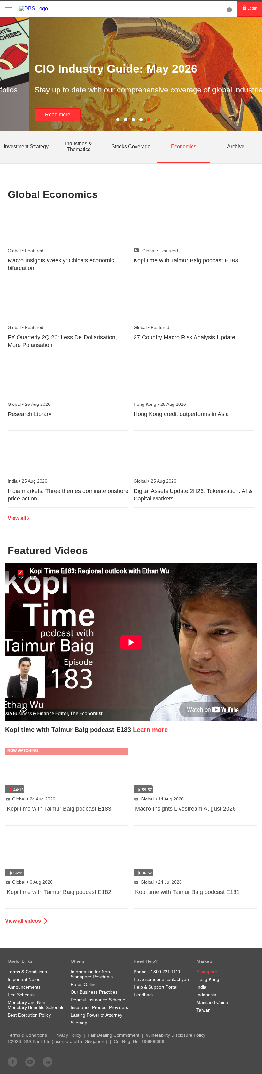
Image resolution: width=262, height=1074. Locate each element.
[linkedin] (47, 1061)
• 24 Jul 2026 (161, 882)
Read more (28, 114)
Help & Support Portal (155, 987)
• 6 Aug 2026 (32, 882)
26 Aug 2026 (29, 404)
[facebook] (12, 1061)
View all (17, 518)
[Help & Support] (229, 9)
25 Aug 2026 (160, 404)
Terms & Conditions (27, 1035)
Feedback (144, 994)
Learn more (150, 729)
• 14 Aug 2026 (162, 798)
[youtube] (30, 1061)
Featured (25, 250)
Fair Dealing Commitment (113, 1035)
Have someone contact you (161, 979)
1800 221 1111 (166, 971)
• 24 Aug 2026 (33, 798)
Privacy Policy (67, 1035)
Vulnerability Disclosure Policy (175, 1035)
